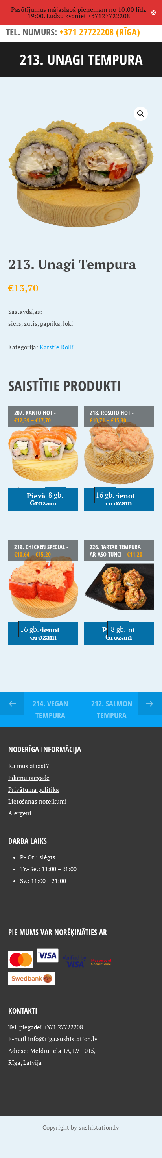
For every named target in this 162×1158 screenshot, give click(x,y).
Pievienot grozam (43, 499)
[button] (141, 114)
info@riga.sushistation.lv (63, 1039)
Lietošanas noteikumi (37, 801)
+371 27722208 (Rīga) (99, 31)
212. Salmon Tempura (112, 709)
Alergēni (19, 813)
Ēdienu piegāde (29, 778)
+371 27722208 (63, 1027)
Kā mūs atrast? (28, 766)
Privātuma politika (33, 789)
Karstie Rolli (57, 347)
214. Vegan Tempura (50, 709)
